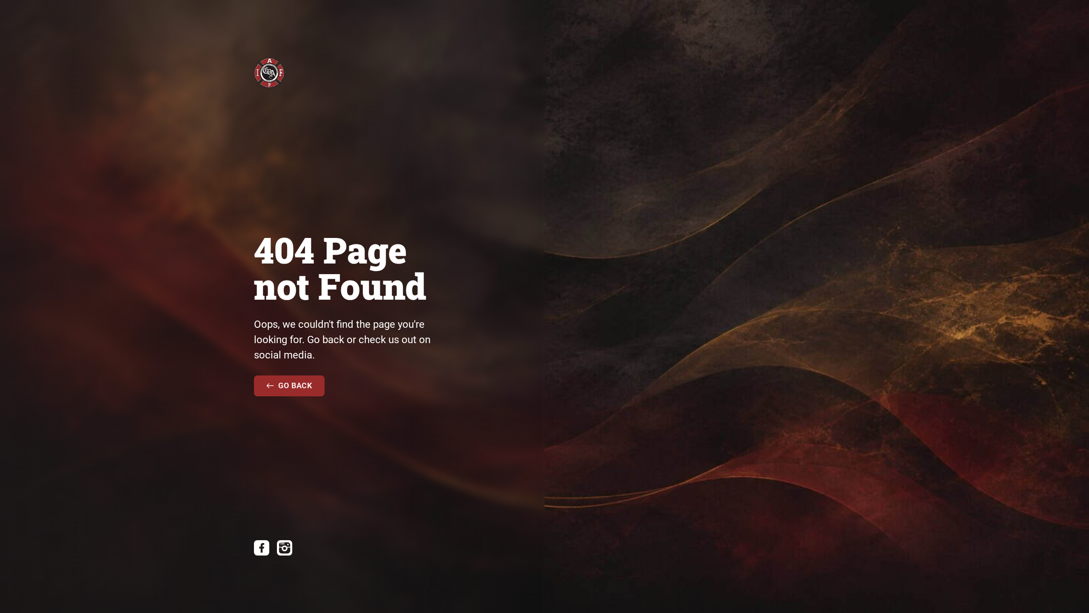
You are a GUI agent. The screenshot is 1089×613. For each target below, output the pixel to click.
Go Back (295, 385)
